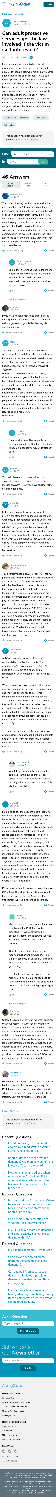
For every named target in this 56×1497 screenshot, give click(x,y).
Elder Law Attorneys (11, 1435)
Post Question (28, 1331)
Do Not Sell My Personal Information (31, 1493)
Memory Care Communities (13, 1411)
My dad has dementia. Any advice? (30, 1250)
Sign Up (28, 1368)
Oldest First (45, 184)
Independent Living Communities (16, 1402)
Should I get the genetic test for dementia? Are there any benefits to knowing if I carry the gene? (30, 1161)
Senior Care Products (11, 1439)
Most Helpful (10, 184)
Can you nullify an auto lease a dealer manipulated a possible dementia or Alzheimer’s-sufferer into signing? (29, 1277)
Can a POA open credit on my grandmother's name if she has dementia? (27, 1261)
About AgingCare (9, 1461)
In (3, 161)
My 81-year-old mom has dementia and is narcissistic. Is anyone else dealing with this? (30, 1233)
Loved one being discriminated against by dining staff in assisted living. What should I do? (29, 1147)
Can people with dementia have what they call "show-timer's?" (28, 1221)
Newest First (28, 184)
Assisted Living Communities (14, 1406)
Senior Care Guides (10, 1431)
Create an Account (10, 1456)
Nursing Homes (8, 1415)
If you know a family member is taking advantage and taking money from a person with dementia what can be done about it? (30, 1296)
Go (43, 161)
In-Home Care (8, 1398)
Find (5, 154)
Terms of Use (39, 1490)
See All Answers (10, 1111)
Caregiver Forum (9, 1426)
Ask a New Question (27, 139)
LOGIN (49, 4)
